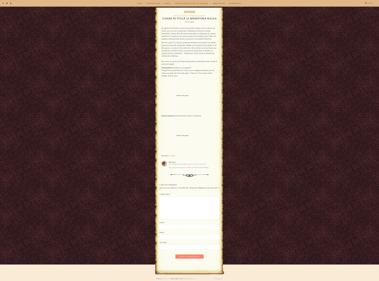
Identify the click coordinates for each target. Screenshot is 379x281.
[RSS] (11, 3)
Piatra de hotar (153, 3)
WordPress (165, 278)
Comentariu (164, 194)
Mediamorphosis (189, 278)
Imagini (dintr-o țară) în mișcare (189, 16)
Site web (162, 242)
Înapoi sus (218, 278)
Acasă (139, 3)
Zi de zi (167, 3)
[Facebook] (3, 3)
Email (162, 233)
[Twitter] (7, 3)
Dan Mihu (187, 167)
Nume (162, 223)
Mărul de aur (219, 3)
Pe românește (235, 3)
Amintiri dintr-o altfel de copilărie (191, 3)
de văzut (172, 156)
